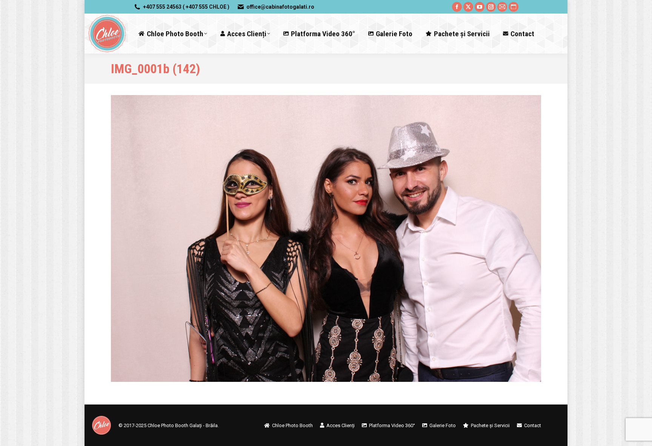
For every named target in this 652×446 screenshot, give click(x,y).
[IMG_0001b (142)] (326, 238)
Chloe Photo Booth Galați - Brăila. (183, 425)
